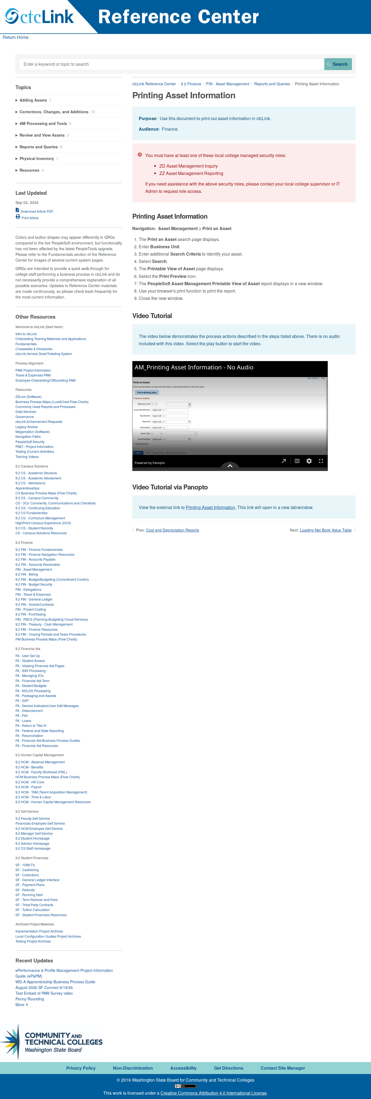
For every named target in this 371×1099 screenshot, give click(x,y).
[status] (244, 123)
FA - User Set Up (27, 655)
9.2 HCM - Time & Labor (33, 797)
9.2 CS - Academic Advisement (38, 478)
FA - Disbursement (29, 710)
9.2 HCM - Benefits (29, 767)
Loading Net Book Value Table (326, 530)
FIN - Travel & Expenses (33, 594)
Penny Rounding (29, 998)
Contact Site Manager (283, 1068)
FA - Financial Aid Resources (36, 745)
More (19, 1004)
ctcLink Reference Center (154, 83)
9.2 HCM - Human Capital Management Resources (53, 801)
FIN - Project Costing (30, 609)
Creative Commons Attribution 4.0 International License (214, 1093)
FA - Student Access (30, 660)
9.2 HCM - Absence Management (40, 761)
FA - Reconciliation (29, 735)
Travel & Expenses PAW (33, 375)
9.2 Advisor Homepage (32, 843)
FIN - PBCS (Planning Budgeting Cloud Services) (51, 619)
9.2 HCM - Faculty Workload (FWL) (41, 772)
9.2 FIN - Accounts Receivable (37, 564)
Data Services (25, 411)
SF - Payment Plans (30, 884)
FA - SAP (22, 700)
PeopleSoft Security (30, 441)
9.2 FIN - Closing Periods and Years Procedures (50, 634)
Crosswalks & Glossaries (33, 348)
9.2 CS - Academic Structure (36, 472)
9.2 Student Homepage (32, 838)
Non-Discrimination (133, 1068)
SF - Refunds (25, 889)
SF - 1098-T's (25, 864)
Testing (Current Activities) (34, 451)
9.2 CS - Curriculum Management (40, 518)
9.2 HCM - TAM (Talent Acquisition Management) (51, 792)
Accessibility (183, 1068)
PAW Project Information (33, 370)
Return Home (16, 37)
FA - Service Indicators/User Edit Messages (47, 705)
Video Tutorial (152, 315)
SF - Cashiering (27, 869)
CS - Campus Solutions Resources (41, 532)
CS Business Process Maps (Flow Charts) (46, 493)
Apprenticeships (27, 488)
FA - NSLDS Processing (33, 690)
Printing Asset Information (169, 216)
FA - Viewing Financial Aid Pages (39, 665)
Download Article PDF (37, 211)
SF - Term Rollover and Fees (36, 899)
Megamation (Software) (32, 431)
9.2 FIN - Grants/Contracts (34, 604)
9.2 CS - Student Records (34, 528)
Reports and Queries (272, 83)
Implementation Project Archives (39, 931)
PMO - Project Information (34, 446)
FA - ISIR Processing (30, 670)
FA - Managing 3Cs (29, 675)
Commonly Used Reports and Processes (45, 406)
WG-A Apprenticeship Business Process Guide (55, 981)
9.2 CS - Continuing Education (37, 507)
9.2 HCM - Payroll (28, 786)
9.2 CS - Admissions (30, 483)
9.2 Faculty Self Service (32, 818)
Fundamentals (26, 343)
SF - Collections (27, 874)
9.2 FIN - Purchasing (30, 614)
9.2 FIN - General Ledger (33, 599)
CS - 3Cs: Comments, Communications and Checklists (55, 503)
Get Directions (228, 1068)
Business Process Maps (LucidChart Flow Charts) (52, 401)
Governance (24, 416)
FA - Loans (23, 720)
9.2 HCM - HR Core (29, 782)
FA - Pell (21, 715)
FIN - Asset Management (227, 83)
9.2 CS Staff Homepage (33, 848)
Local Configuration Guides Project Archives (48, 936)
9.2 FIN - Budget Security (33, 584)
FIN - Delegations (28, 589)
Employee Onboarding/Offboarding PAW (45, 380)
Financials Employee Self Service (40, 823)
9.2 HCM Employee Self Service (39, 828)
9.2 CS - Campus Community (36, 497)
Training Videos (27, 456)
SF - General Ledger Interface (37, 879)
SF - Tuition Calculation (32, 909)
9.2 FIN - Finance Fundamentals (39, 549)
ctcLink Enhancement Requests (38, 421)
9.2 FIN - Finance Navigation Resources (44, 554)
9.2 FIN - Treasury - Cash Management (44, 624)
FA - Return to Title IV (30, 725)
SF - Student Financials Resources (41, 914)
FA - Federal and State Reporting (39, 730)
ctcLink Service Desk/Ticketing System (43, 353)
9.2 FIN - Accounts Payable (35, 559)
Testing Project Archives (33, 941)
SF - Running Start (29, 894)
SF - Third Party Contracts (34, 904)
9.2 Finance (191, 83)
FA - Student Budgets (30, 685)
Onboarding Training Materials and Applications (50, 338)
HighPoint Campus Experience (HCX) (43, 522)
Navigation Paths (28, 436)
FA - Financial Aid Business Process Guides (47, 740)
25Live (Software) (28, 396)
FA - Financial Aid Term (32, 680)
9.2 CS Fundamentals (31, 512)
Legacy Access (26, 426)
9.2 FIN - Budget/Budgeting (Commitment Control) (52, 579)
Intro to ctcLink (26, 333)
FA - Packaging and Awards (35, 695)
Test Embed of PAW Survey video (44, 993)
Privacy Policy (81, 1068)
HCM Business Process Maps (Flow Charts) (47, 776)
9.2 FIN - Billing (26, 574)
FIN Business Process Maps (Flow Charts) (46, 639)
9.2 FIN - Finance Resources (36, 629)
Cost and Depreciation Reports (172, 530)
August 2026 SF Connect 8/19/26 (44, 987)
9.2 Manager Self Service (34, 833)
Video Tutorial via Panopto (170, 487)
